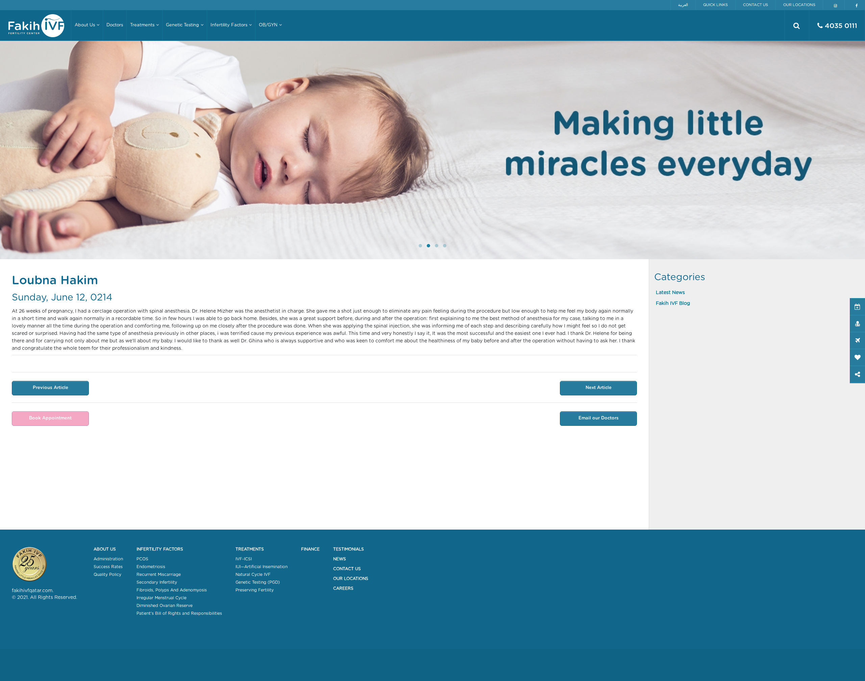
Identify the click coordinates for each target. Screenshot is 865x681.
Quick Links (715, 5)
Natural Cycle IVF (253, 575)
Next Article (599, 388)
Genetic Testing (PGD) (258, 582)
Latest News (670, 292)
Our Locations (799, 5)
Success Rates (108, 567)
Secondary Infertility (157, 582)
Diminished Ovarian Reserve (165, 606)
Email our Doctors (598, 418)
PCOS (142, 559)
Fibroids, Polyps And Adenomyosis (172, 590)
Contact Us (755, 5)
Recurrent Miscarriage (159, 575)
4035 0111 (840, 26)
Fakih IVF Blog (673, 303)
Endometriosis (151, 567)
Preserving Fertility (255, 590)
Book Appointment (50, 418)
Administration (108, 559)
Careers (343, 588)
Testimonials (348, 549)
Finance (310, 549)
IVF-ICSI (244, 559)
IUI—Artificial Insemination (262, 567)
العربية (683, 5)
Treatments (250, 549)
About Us (105, 549)
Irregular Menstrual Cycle (162, 598)
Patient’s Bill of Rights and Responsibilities (179, 613)
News (339, 559)
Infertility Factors (160, 549)
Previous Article (50, 388)
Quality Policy (107, 575)
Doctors (114, 25)
